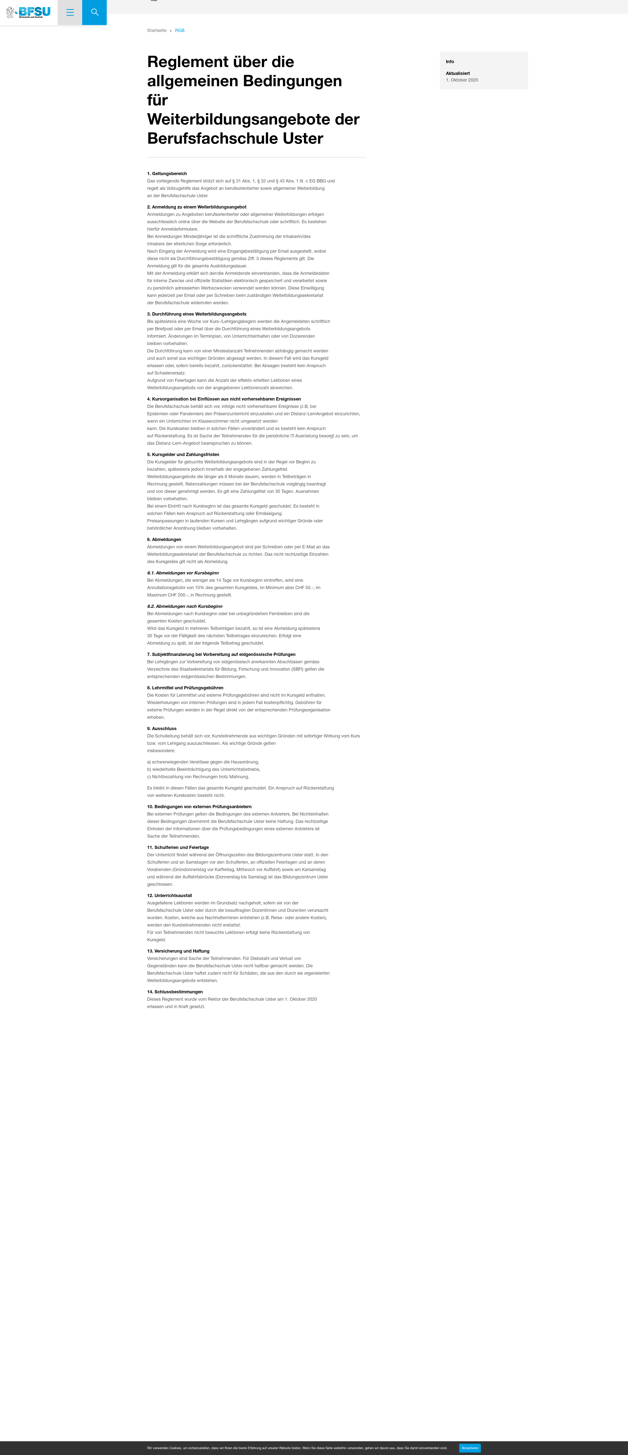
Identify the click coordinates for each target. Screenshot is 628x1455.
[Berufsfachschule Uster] (29, 12)
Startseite (157, 30)
